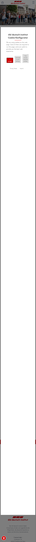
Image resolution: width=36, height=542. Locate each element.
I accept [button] (10, 60)
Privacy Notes (13, 68)
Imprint (21, 68)
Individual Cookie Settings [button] (17, 59)
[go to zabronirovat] (2, 2)
